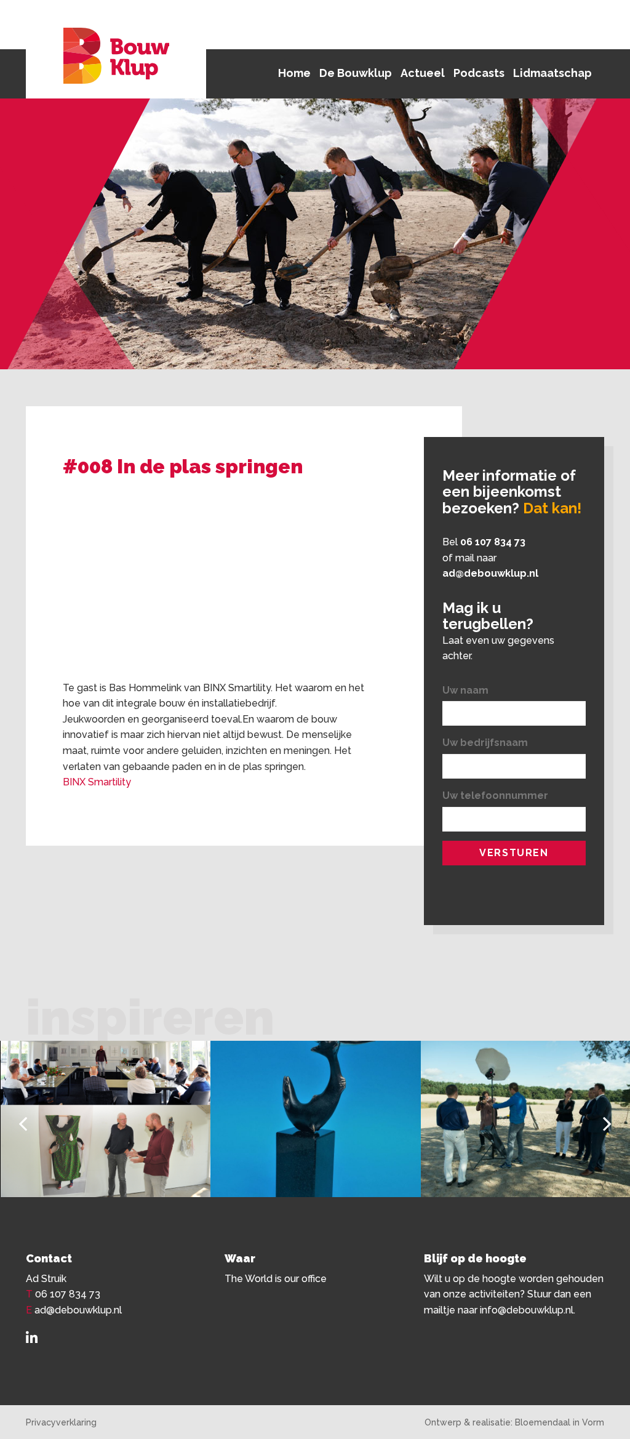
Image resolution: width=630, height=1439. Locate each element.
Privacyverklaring (61, 1422)
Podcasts (478, 72)
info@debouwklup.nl (526, 1310)
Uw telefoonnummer (495, 795)
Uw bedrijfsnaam (485, 742)
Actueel (423, 72)
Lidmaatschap (552, 72)
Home (294, 72)
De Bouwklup (355, 72)
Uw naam (465, 690)
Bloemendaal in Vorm (559, 1422)
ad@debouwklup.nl (490, 573)
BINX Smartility (97, 782)
